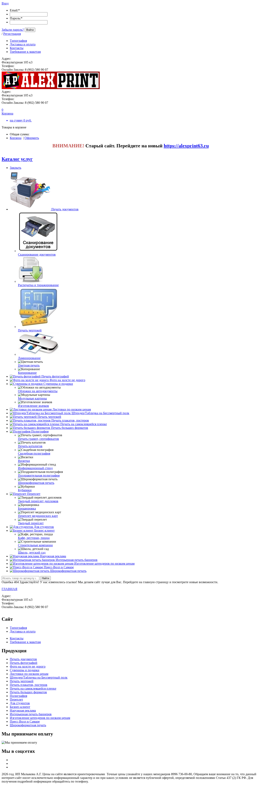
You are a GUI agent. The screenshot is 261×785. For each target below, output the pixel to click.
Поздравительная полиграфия (39, 475)
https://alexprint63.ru (186, 145)
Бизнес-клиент (44, 530)
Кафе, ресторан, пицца (34, 538)
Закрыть (15, 167)
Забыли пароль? (13, 29)
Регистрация (12, 33)
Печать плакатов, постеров (70, 420)
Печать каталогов (30, 446)
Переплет (33, 494)
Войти (30, 29)
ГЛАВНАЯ (9, 589)
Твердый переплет (31, 523)
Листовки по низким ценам (71, 409)
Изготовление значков (33, 405)
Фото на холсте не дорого (67, 380)
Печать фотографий (55, 376)
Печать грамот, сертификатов (38, 439)
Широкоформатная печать (36, 483)
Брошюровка (27, 508)
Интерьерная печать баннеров (76, 560)
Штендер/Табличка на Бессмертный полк (100, 413)
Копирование (27, 372)
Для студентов (44, 527)
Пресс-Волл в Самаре (59, 567)
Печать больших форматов (69, 427)
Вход (5, 3)
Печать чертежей (30, 330)
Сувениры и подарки (58, 383)
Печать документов (65, 209)
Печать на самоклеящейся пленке (83, 424)
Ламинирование (29, 358)
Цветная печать (29, 365)
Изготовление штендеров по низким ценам (104, 563)
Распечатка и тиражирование (38, 285)
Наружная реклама (53, 556)
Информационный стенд (35, 468)
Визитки (24, 461)
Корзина (15, 138)
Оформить (31, 138)
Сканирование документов (37, 254)
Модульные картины (32, 398)
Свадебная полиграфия (34, 453)
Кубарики (25, 490)
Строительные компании (35, 545)
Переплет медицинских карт (38, 516)
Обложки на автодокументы (38, 391)
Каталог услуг (17, 159)
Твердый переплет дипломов (38, 501)
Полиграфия (40, 431)
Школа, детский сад (31, 552)
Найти (45, 578)
